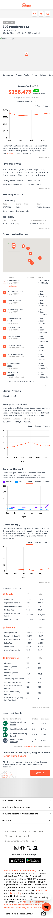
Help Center (38, 831)
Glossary (9, 836)
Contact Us (24, 831)
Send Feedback (26, 790)
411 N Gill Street (13, 336)
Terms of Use (41, 890)
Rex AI (33, 841)
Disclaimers (11, 153)
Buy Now (40, 773)
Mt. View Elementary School (18, 734)
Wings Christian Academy (17, 740)
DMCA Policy (41, 904)
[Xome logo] (26, 5)
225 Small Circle (14, 345)
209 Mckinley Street (15, 309)
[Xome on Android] (33, 860)
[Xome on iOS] (17, 860)
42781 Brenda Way (15, 354)
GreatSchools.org (29, 746)
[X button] (29, 847)
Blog (18, 836)
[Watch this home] (34, 14)
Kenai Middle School (18, 729)
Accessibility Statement (34, 901)
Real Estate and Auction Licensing (20, 870)
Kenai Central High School (18, 723)
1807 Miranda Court (15, 291)
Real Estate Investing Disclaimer (19, 904)
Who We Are (10, 831)
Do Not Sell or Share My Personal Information (25, 907)
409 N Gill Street (14, 300)
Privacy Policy (15, 893)
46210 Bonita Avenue (12, 373)
